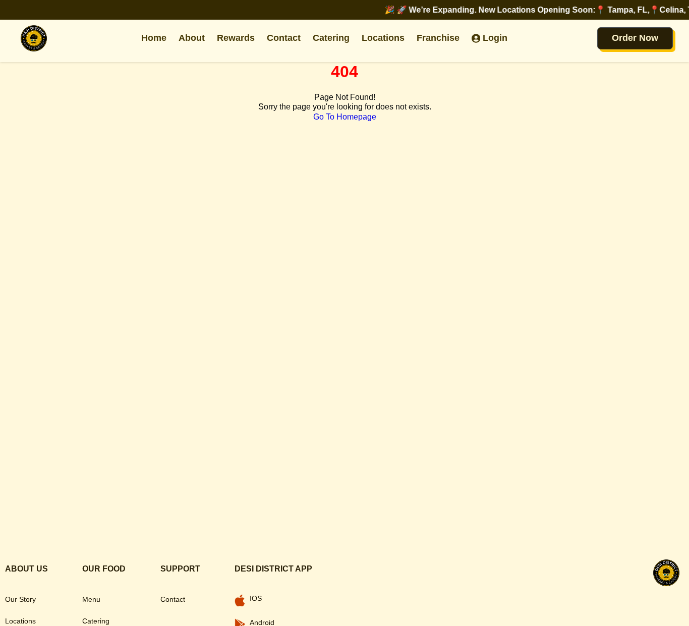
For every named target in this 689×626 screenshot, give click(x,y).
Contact (284, 38)
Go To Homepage (344, 116)
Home (153, 38)
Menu (91, 599)
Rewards (236, 38)
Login (495, 38)
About (192, 38)
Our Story (20, 599)
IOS (256, 598)
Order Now (635, 38)
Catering (331, 38)
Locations (383, 38)
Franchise (438, 38)
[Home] (33, 38)
